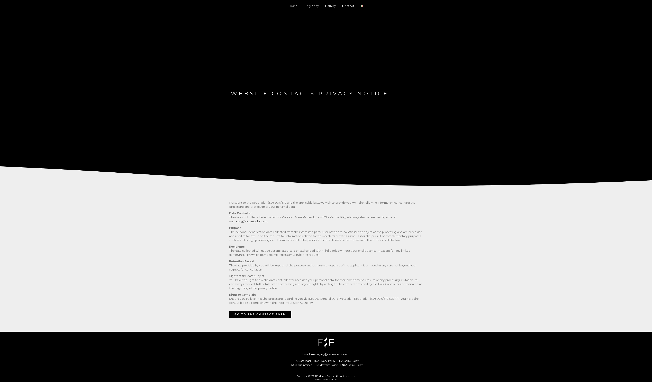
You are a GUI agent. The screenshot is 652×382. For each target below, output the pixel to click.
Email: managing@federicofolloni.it (326, 354)
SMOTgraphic (331, 379)
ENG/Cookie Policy (351, 365)
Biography (311, 6)
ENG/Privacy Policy (326, 365)
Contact (348, 6)
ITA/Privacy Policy (324, 360)
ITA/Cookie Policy (348, 360)
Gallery (330, 6)
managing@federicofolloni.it (248, 221)
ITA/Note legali (302, 360)
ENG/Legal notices (300, 365)
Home (293, 6)
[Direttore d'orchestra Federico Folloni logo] (326, 342)
